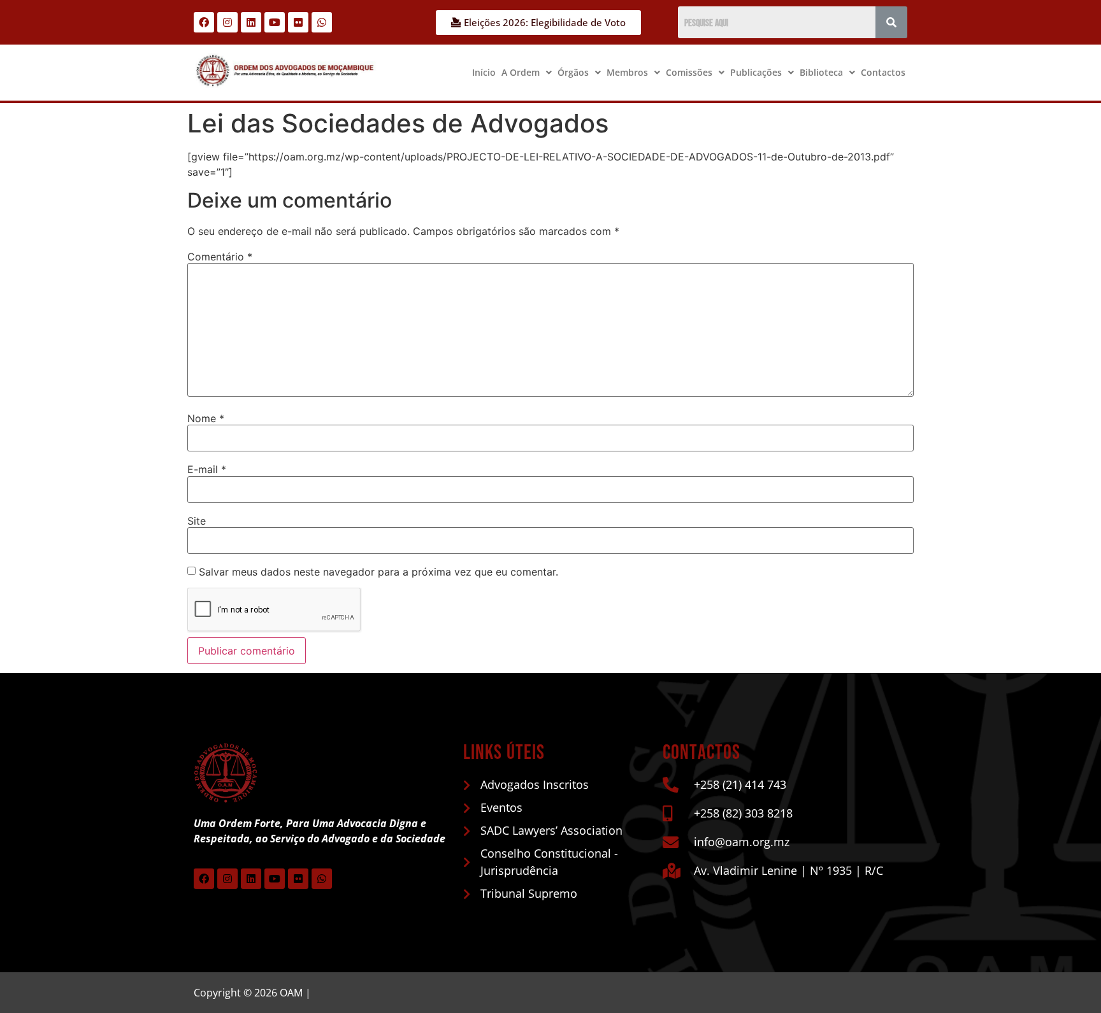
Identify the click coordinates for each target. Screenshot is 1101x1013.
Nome (205, 418)
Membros (627, 72)
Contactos (883, 72)
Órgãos (573, 72)
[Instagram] (227, 22)
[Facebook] (204, 22)
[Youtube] (274, 22)
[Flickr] (298, 22)
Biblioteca (821, 72)
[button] (527, 72)
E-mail (206, 469)
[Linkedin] (251, 22)
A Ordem (520, 72)
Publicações (756, 72)
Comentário (219, 256)
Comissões (689, 72)
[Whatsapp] (322, 22)
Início (484, 72)
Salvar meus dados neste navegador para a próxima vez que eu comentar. (378, 572)
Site (196, 521)
